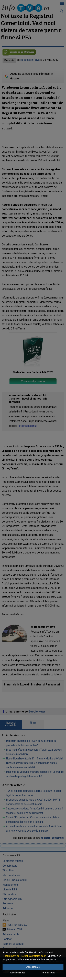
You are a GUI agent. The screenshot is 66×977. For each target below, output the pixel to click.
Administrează (17, 972)
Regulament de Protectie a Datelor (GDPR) (25, 956)
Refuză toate (48, 972)
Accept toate (33, 966)
